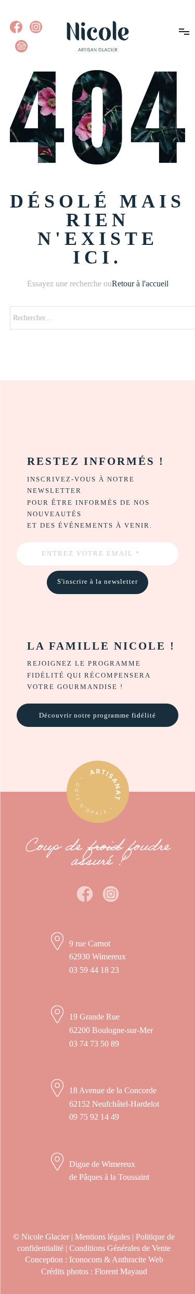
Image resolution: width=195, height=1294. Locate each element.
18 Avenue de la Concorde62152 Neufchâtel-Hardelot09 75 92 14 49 (114, 1103)
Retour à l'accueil (140, 283)
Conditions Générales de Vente (120, 1248)
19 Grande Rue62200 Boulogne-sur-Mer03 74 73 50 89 (111, 1030)
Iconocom (85, 1259)
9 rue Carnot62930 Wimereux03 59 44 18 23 (97, 956)
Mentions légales (102, 1236)
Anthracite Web (137, 1259)
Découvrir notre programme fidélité (97, 715)
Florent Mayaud (121, 1271)
